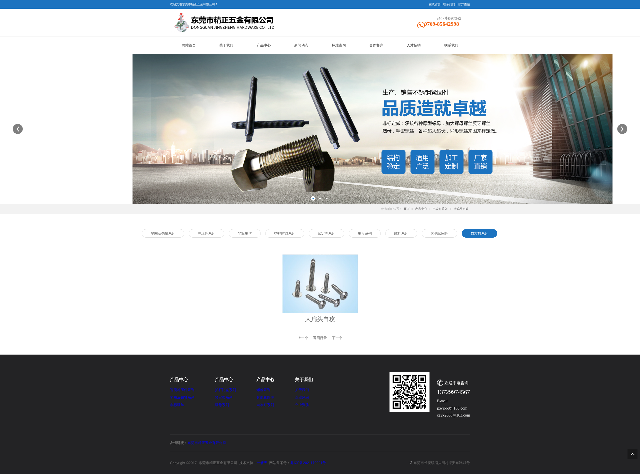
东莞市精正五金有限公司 (207, 443)
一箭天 (262, 463)
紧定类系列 (223, 397)
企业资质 (302, 405)
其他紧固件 (265, 397)
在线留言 (435, 4)
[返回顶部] (633, 454)
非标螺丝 (177, 405)
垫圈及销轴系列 (182, 397)
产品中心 (421, 209)
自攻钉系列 (440, 209)
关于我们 (302, 390)
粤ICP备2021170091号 (308, 463)
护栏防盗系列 (225, 390)
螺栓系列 (263, 390)
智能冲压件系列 (182, 390)
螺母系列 (222, 405)
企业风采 (302, 397)
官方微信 (464, 4)
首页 (407, 209)
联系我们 (449, 4)
